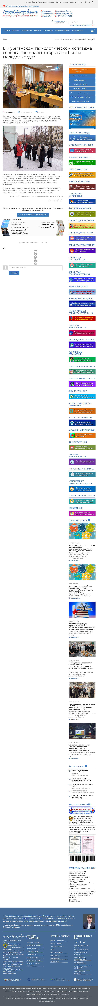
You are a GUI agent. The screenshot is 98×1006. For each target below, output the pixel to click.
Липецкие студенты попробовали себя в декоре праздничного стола (45, 226)
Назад (6, 39)
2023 (84, 39)
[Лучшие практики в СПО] (82, 150)
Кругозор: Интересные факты (80, 97)
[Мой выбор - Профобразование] (82, 187)
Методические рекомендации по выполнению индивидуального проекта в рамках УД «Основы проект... (82, 548)
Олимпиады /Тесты (80, 84)
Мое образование (56, 952)
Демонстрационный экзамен (81, 788)
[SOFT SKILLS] (82, 318)
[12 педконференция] (82, 513)
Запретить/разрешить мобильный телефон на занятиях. (80, 772)
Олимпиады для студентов (79, 972)
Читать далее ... (74, 560)
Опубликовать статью (81, 950)
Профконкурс (55, 955)
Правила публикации (34, 945)
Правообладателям (33, 960)
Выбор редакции (80, 80)
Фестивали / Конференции (79, 93)
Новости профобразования (80, 775)
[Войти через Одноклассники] (35, 263)
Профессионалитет (57, 940)
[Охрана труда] (82, 396)
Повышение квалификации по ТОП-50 (82, 785)
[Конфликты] (82, 359)
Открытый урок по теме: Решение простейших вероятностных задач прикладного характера (79, 747)
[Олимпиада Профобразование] (82, 279)
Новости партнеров (80, 76)
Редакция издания (33, 942)
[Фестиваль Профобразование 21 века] (82, 501)
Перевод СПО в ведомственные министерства (83, 796)
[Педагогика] (82, 250)
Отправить (14, 273)
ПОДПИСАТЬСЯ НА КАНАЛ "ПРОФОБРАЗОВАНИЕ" (32, 214)
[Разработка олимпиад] (82, 213)
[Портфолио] (82, 447)
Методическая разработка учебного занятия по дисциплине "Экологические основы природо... (81, 589)
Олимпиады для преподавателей (80, 958)
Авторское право (32, 957)
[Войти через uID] (35, 252)
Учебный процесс (77, 781)
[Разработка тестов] (82, 292)
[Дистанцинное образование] (82, 333)
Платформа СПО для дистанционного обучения (81, 779)
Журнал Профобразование (80, 101)
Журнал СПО (54, 961)
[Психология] (82, 384)
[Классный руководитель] (82, 304)
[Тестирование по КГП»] (82, 489)
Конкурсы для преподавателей (80, 963)
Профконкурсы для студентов (81, 967)
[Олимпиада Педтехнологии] (82, 265)
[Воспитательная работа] (82, 201)
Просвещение (55, 958)
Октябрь (90, 39)
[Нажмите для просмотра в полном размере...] (33, 148)
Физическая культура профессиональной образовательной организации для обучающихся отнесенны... (82, 626)
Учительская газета (57, 946)
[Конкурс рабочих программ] (82, 175)
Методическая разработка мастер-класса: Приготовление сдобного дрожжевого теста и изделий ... (81, 666)
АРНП (52, 949)
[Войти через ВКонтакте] (35, 255)
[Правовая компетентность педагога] (82, 462)
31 (94, 39)
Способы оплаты (32, 951)
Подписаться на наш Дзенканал (81, 946)
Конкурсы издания (79, 88)
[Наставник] (82, 162)
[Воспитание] (82, 226)
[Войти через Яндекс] (35, 259)
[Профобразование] (82, 138)
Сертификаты (31, 954)
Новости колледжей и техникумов (80, 70)
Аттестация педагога (79, 791)
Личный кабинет (59, 21)
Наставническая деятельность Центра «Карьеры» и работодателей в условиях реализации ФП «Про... (82, 707)
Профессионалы (56, 943)
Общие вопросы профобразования (83, 792)
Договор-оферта (32, 948)
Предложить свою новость (80, 953)
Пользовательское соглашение (33, 964)
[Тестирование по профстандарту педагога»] (82, 474)
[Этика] (82, 371)
